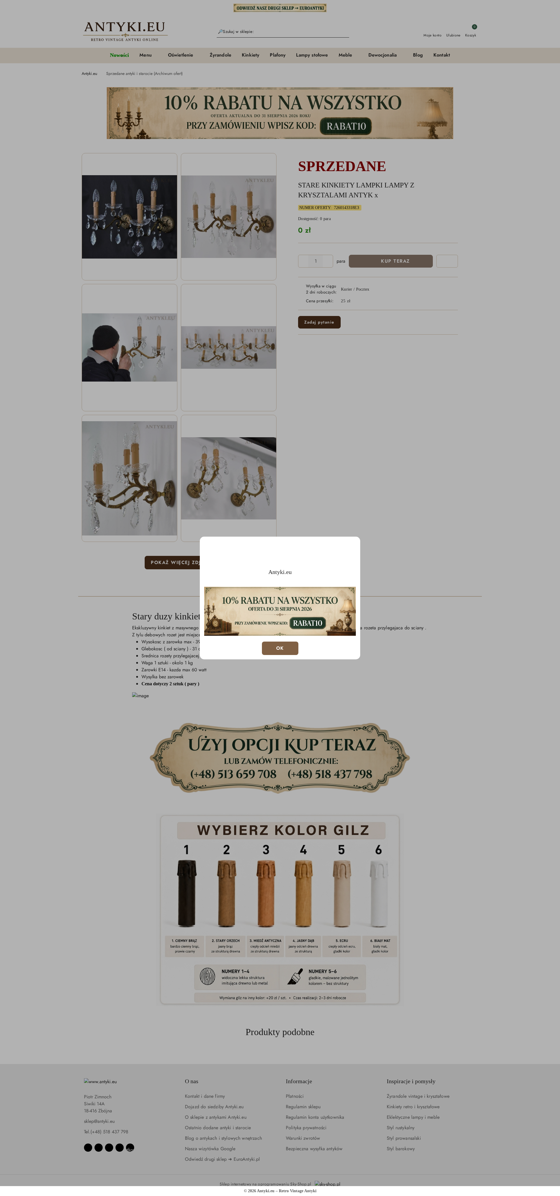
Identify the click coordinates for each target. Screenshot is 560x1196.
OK (280, 648)
